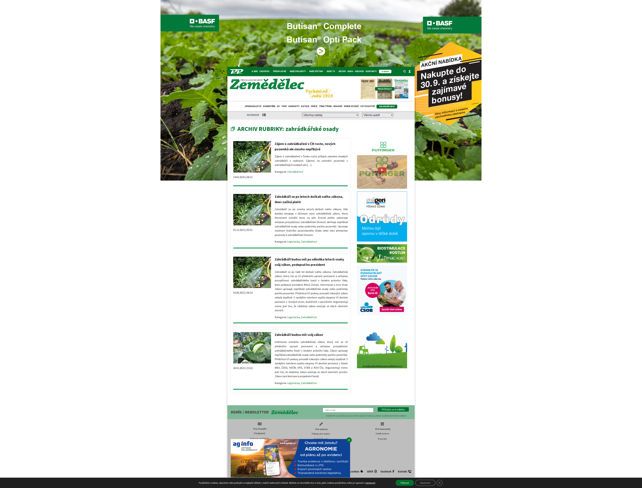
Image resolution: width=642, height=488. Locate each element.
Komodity (293, 106)
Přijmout (405, 482)
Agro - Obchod (355, 71)
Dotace (305, 106)
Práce (314, 106)
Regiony (337, 106)
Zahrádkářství (295, 171)
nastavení (370, 482)
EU (278, 106)
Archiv (342, 71)
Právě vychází (351, 106)
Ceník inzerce (382, 433)
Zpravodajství (253, 106)
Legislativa (293, 241)
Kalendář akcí (387, 106)
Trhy (284, 106)
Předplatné (259, 433)
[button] (393, 409)
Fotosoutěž (367, 106)
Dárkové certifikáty (259, 438)
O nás (255, 71)
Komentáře (269, 106)
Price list (382, 438)
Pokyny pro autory (321, 433)
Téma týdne (325, 106)
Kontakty (371, 71)
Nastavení (425, 482)
